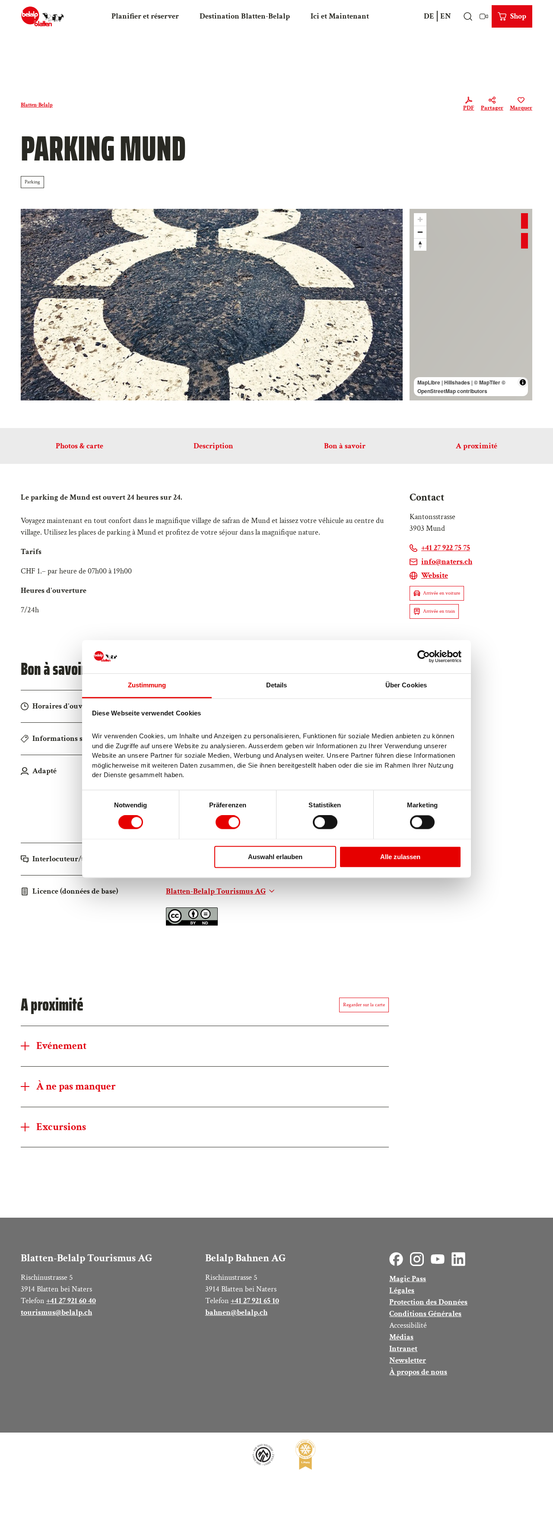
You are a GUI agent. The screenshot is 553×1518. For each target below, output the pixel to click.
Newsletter (407, 1360)
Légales (401, 1290)
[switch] (228, 822)
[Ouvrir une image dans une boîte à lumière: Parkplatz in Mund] (212, 304)
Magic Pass (407, 1279)
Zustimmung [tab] (147, 685)
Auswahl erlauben (275, 856)
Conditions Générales (425, 1314)
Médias (401, 1337)
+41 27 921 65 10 (255, 1301)
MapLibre (428, 382)
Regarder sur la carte (364, 1005)
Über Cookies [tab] (406, 685)
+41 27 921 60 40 (71, 1301)
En (445, 16)
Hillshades (457, 382)
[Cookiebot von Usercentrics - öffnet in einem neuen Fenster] (423, 656)
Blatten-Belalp (37, 105)
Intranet (403, 1349)
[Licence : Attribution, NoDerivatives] (192, 923)
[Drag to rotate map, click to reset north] (420, 244)
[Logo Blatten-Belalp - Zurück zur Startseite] (42, 16)
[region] (471, 304)
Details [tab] (276, 685)
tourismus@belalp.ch (56, 1312)
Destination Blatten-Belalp (245, 16)
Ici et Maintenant (340, 16)
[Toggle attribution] (523, 382)
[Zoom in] (420, 219)
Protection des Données (428, 1302)
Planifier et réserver (145, 16)
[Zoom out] (420, 232)
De (429, 16)
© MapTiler (487, 382)
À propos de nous (418, 1372)
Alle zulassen (400, 856)
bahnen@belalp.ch (236, 1312)
